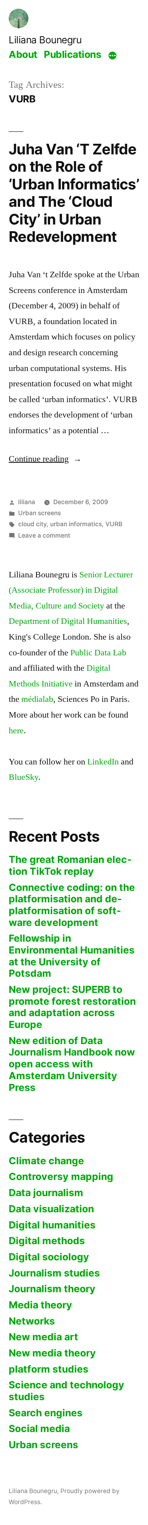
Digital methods (47, 1241)
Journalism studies (54, 1273)
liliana (26, 502)
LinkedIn (103, 761)
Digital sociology (49, 1257)
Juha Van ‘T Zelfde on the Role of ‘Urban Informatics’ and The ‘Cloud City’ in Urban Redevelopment (74, 193)
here (16, 730)
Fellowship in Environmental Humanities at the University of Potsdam (72, 955)
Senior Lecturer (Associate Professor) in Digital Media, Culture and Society (71, 590)
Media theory (40, 1305)
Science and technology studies (66, 1391)
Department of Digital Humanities (68, 621)
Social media (39, 1428)
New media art (43, 1337)
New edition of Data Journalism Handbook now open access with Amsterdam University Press (72, 1064)
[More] (112, 55)
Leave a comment (44, 535)
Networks (32, 1321)
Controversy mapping (61, 1176)
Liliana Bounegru (45, 40)
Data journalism (46, 1192)
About (23, 54)
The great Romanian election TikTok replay (70, 865)
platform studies (48, 1369)
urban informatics (76, 524)
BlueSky (23, 777)
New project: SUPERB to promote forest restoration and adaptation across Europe (72, 1006)
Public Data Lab (98, 652)
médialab (37, 699)
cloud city (32, 524)
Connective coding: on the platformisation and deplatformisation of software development (72, 904)
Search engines (45, 1413)
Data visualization (51, 1209)
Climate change (46, 1161)
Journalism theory (52, 1289)
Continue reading (45, 458)
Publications (72, 54)
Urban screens (39, 513)
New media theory (52, 1353)
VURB (113, 524)
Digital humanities (52, 1225)
